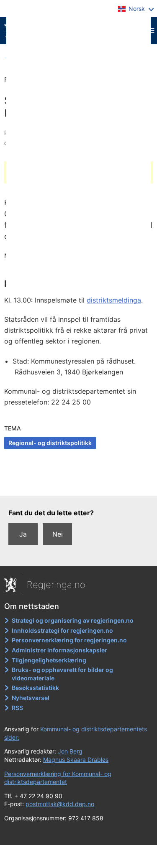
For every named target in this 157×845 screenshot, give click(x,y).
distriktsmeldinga (114, 300)
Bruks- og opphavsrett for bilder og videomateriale (62, 674)
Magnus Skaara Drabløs (75, 759)
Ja (23, 534)
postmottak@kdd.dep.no (60, 803)
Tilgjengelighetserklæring (49, 660)
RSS (17, 707)
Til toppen (79, 483)
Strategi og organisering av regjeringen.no (73, 620)
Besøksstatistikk (35, 687)
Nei (57, 534)
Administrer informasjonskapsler (59, 650)
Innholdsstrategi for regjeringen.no (62, 630)
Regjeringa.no (56, 584)
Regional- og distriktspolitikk (50, 442)
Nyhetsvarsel (30, 697)
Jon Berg (70, 751)
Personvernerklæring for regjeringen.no (69, 640)
